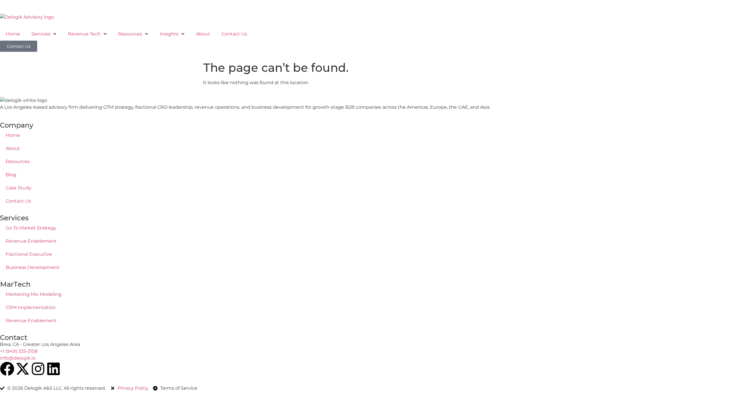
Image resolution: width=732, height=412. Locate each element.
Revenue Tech (84, 34)
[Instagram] (38, 369)
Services (40, 34)
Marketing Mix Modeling (33, 294)
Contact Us (234, 34)
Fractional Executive (29, 254)
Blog (11, 174)
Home (13, 34)
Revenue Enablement (31, 241)
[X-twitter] (22, 369)
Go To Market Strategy (31, 228)
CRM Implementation (31, 307)
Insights (169, 34)
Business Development (32, 267)
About (203, 34)
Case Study (18, 188)
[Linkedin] (53, 369)
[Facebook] (7, 369)
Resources (130, 34)
